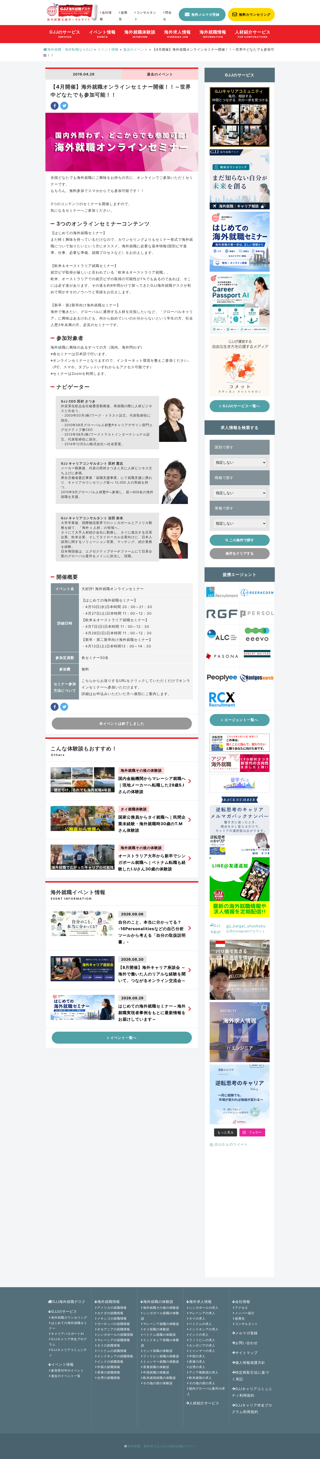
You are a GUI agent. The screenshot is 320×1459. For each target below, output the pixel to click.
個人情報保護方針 (250, 1362)
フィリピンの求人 (202, 1340)
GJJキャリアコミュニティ (68, 1352)
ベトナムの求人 (200, 1324)
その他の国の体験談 (158, 1383)
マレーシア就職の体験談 (161, 1324)
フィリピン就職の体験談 (161, 1356)
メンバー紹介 (245, 1313)
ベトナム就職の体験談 (159, 1334)
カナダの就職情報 (110, 1313)
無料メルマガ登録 (205, 14)
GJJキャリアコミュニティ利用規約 (252, 1392)
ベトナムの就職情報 (112, 1351)
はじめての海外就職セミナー (68, 1325)
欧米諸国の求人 (200, 1378)
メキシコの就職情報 (112, 1318)
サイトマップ (246, 1352)
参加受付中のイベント (67, 1370)
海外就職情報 (108, 1301)
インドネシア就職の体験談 (160, 1342)
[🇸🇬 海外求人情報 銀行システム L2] (240, 1032)
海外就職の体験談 (158, 1301)
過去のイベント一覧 (66, 1376)
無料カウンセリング (255, 14)
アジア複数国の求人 (204, 1372)
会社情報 (242, 1301)
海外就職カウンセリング (69, 1317)
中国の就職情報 (108, 1367)
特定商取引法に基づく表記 (250, 1375)
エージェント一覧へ (241, 720)
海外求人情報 (200, 1301)
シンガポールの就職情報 (115, 1334)
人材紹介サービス (204, 1403)
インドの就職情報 (110, 1361)
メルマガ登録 (246, 1333)
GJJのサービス (64, 1311)
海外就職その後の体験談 (161, 1307)
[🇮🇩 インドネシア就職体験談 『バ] (240, 970)
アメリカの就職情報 (112, 1307)
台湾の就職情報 (108, 1378)
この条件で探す (241, 540)
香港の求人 (197, 1361)
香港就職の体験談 (156, 1367)
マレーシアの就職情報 (113, 1340)
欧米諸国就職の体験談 (159, 1378)
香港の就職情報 (108, 1372)
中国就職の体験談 (156, 1372)
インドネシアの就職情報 (115, 1356)
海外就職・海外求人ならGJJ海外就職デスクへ (161, 1446)
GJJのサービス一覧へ (241, 406)
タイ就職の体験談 (156, 1329)
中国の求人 (197, 1356)
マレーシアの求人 (202, 1313)
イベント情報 (62, 1364)
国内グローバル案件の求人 (206, 1391)
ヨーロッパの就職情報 (113, 1324)
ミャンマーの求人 (202, 1351)
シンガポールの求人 (204, 1307)
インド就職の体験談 (158, 1351)
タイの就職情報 (108, 1345)
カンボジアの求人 (202, 1345)
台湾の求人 (197, 1367)
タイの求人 (197, 1318)
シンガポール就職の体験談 (160, 1315)
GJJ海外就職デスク (69, 1301)
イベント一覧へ (123, 1037)
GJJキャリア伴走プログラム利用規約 (252, 1408)
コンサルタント (246, 1324)
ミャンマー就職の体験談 (161, 1361)
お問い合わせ (246, 1343)
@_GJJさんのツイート (229, 1144)
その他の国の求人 (202, 1383)
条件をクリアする (240, 553)
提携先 (240, 1318)
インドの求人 (199, 1334)
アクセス (241, 1307)
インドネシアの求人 (204, 1329)
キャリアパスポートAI (67, 1333)
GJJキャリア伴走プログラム (68, 1341)
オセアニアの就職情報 (113, 1329)
